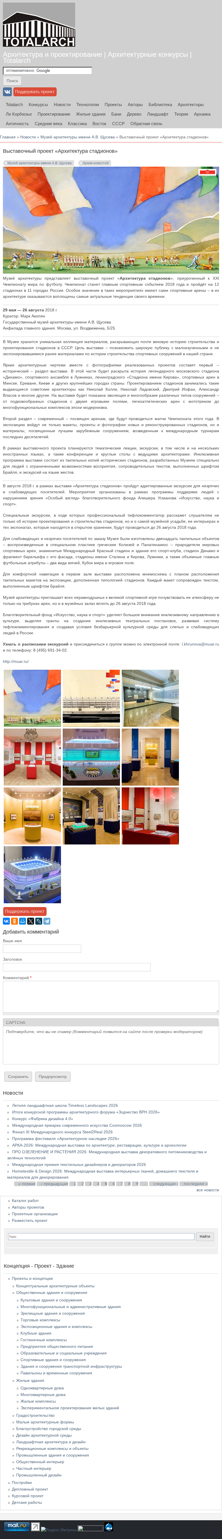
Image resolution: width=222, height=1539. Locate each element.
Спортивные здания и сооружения (53, 1359)
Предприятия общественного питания (57, 1346)
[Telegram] (46, 921)
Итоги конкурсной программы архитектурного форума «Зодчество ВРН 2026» (86, 1112)
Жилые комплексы (38, 1401)
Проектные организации (35, 1213)
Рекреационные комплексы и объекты (52, 1448)
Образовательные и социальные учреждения (64, 1353)
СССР (118, 123)
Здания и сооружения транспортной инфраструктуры (71, 1366)
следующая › (165, 1183)
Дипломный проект (30, 1489)
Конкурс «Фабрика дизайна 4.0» (42, 1118)
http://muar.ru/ (16, 661)
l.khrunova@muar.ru (200, 644)
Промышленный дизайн (39, 1475)
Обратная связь (146, 123)
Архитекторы (191, 104)
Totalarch (14, 104)
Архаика (202, 114)
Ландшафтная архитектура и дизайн (51, 1442)
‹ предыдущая (54, 1183)
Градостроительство (35, 1415)
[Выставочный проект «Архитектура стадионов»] (32, 725)
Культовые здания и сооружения (51, 1300)
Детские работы (27, 1502)
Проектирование (54, 114)
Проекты (113, 104)
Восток (99, 123)
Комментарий (17, 977)
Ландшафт (158, 114)
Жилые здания (91, 114)
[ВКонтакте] (6, 921)
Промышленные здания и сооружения (52, 1455)
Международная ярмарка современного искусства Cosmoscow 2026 (77, 1125)
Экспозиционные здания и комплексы (56, 1326)
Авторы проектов (28, 1207)
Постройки (22, 1482)
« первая (27, 1183)
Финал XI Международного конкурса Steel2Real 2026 (62, 1132)
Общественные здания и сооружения (51, 1292)
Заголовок (12, 959)
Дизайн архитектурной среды (44, 1435)
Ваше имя (12, 940)
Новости (62, 104)
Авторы (135, 104)
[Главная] (39, 25)
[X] (30, 921)
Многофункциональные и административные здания (71, 1306)
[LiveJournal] (38, 921)
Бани (116, 114)
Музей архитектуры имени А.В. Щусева (77, 137)
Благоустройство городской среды (48, 1428)
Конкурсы (38, 104)
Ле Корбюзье (19, 114)
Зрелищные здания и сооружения (53, 1313)
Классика (77, 123)
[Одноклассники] (14, 921)
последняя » (196, 1183)
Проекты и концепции (32, 1278)
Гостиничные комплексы (44, 1339)
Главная (8, 137)
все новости (208, 1190)
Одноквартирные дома (42, 1388)
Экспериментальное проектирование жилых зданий (70, 1408)
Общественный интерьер (40, 1461)
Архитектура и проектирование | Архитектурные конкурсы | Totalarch (97, 57)
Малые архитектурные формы (45, 1422)
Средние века (48, 123)
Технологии (87, 104)
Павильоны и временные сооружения (56, 1373)
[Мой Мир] (22, 921)
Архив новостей (96, 163)
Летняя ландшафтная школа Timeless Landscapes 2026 (65, 1105)
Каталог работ (25, 1200)
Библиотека (160, 104)
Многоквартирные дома (43, 1394)
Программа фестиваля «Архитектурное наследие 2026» (65, 1138)
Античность (17, 123)
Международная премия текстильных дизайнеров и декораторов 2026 (79, 1164)
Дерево (134, 114)
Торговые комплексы (40, 1320)
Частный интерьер (33, 1468)
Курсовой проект (27, 1495)
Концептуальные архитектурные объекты (55, 1286)
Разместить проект (29, 1220)
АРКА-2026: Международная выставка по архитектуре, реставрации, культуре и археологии (99, 1145)
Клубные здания (36, 1333)
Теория (181, 114)
